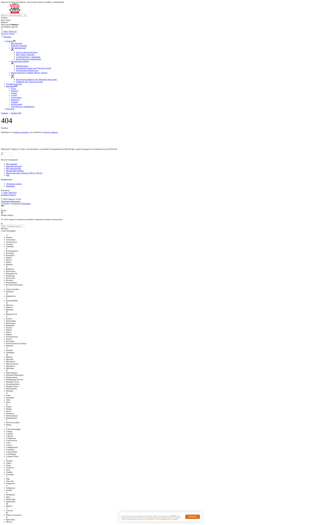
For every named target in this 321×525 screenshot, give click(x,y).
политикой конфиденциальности (135, 519)
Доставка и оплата (14, 184)
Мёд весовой (11, 164)
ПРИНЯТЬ (192, 517)
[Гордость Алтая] (15, 13)
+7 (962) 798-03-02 (9, 193)
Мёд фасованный (13, 168)
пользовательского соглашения (169, 519)
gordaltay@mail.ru (8, 195)
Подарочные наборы (15, 171)
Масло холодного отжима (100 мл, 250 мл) (24, 173)
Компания (10, 186)
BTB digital (25, 204)
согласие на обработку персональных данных (157, 517)
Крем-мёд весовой (14, 166)
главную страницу (21, 132)
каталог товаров (50, 132)
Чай (7, 175)
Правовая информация (10, 201)
